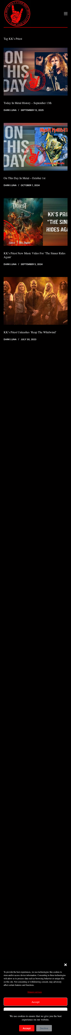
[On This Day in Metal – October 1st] (36, 147)
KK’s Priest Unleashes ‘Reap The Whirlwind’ (30, 332)
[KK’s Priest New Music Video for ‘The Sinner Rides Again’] (36, 222)
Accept (35, 1002)
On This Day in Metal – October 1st (24, 178)
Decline (44, 1028)
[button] (65, 965)
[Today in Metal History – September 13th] (36, 71)
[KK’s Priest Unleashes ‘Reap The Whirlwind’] (36, 301)
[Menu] (66, 13)
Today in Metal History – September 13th (28, 103)
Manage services (34, 991)
